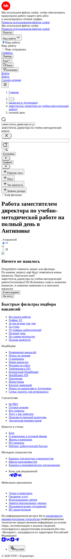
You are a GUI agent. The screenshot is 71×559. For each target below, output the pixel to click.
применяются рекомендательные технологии (31, 517)
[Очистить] (6, 136)
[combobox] (18, 124)
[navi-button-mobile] (5, 85)
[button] (5, 73)
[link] (7, 65)
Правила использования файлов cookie (25, 28)
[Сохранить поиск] (5, 145)
